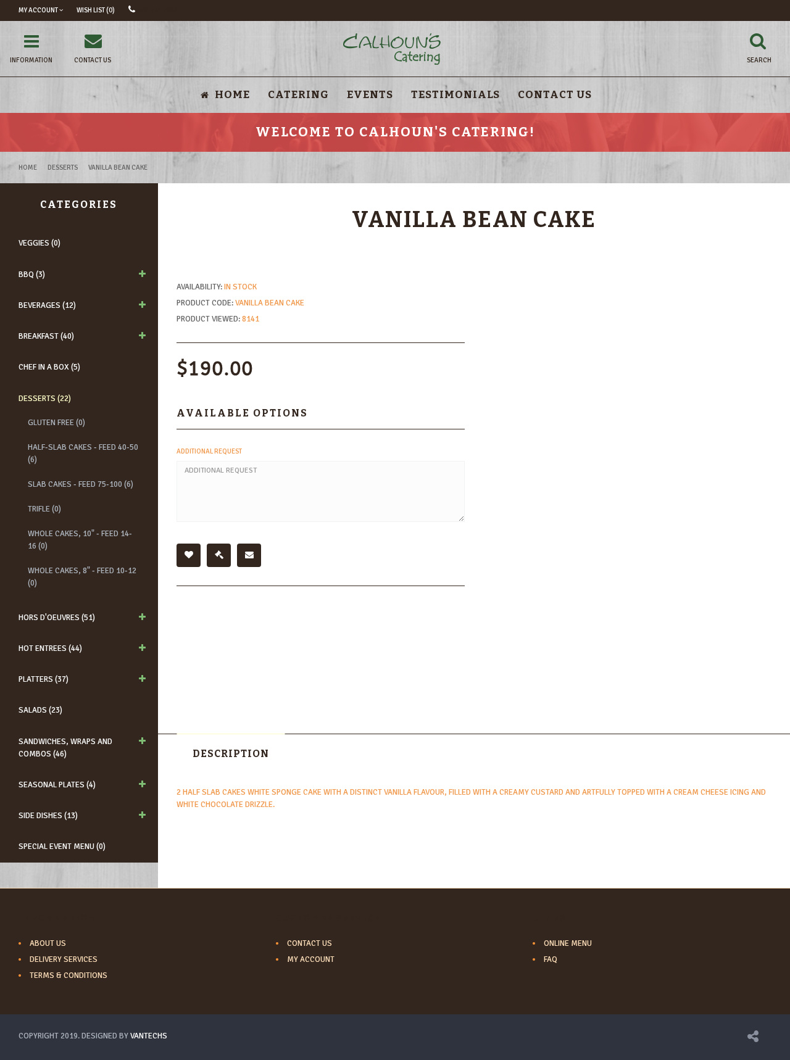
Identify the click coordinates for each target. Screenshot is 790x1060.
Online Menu (568, 943)
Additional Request (209, 451)
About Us (48, 943)
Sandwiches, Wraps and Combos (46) (65, 748)
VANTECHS (148, 1036)
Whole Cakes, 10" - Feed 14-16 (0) (80, 540)
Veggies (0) (39, 243)
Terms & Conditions (68, 975)
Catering (298, 94)
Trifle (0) (44, 509)
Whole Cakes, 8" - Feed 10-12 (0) (82, 577)
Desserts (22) (45, 399)
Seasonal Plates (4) (57, 785)
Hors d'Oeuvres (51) (57, 618)
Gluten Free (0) (56, 423)
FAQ (550, 959)
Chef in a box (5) (49, 367)
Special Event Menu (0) (62, 846)
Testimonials (455, 94)
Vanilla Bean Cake (118, 168)
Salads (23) (40, 710)
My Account (311, 959)
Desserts (63, 168)
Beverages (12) (47, 305)
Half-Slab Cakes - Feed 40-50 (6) (83, 453)
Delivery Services (64, 959)
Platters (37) (44, 679)
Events (370, 94)
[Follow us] (753, 1038)
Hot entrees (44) (50, 648)
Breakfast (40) (46, 336)
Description (231, 754)
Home (28, 168)
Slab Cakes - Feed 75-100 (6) (80, 484)
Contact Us (555, 94)
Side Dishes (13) (48, 816)
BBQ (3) (32, 274)
